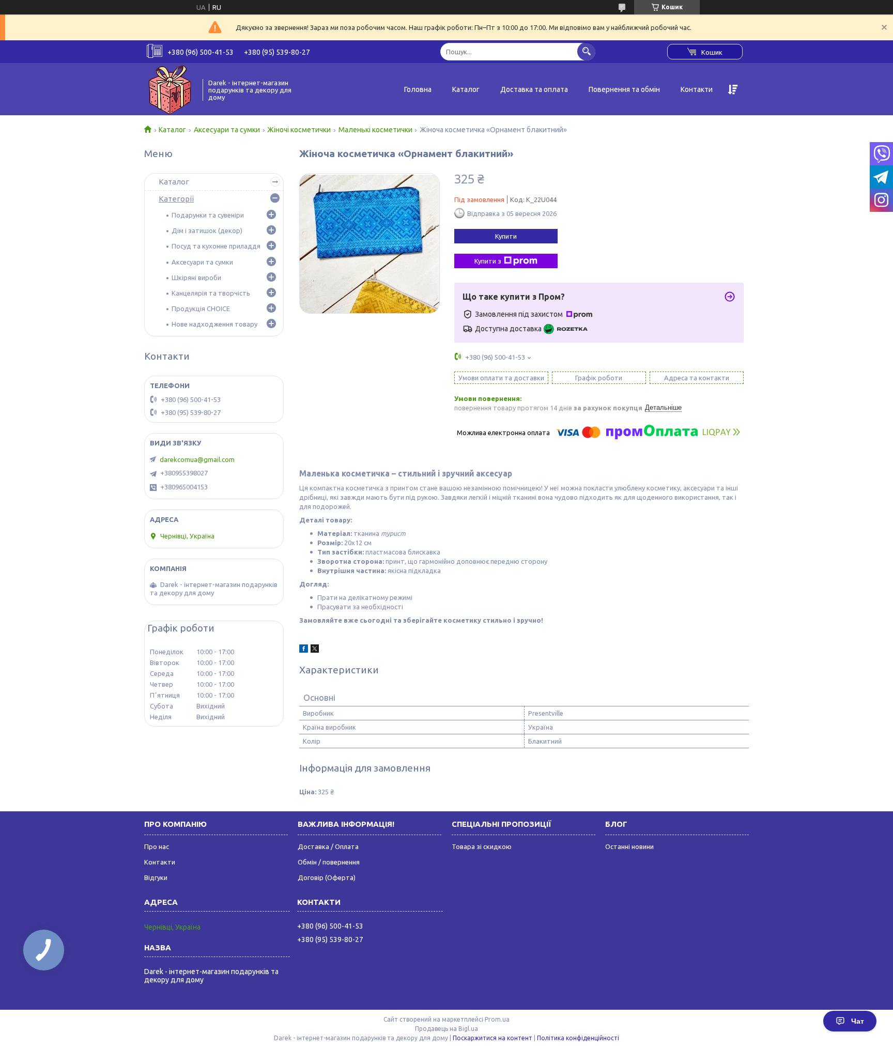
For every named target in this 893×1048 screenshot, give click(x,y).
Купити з (487, 261)
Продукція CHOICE (201, 308)
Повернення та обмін (624, 89)
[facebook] (303, 650)
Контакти (697, 89)
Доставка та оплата (534, 89)
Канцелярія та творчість (211, 293)
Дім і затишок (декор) (207, 230)
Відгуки (155, 877)
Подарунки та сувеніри (208, 215)
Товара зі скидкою (482, 846)
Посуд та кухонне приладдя (216, 246)
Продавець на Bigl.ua (446, 1028)
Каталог (466, 89)
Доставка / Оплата (328, 846)
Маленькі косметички (375, 130)
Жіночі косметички (299, 130)
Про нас (156, 846)
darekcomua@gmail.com (197, 459)
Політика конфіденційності (578, 1038)
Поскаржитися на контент (492, 1038)
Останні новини (629, 846)
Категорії (176, 198)
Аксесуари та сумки (227, 130)
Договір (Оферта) (327, 877)
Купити (506, 236)
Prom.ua (497, 1019)
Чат (857, 1021)
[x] (315, 650)
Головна (418, 89)
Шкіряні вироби (196, 277)
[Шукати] (586, 51)
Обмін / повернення (329, 862)
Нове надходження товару (214, 324)
